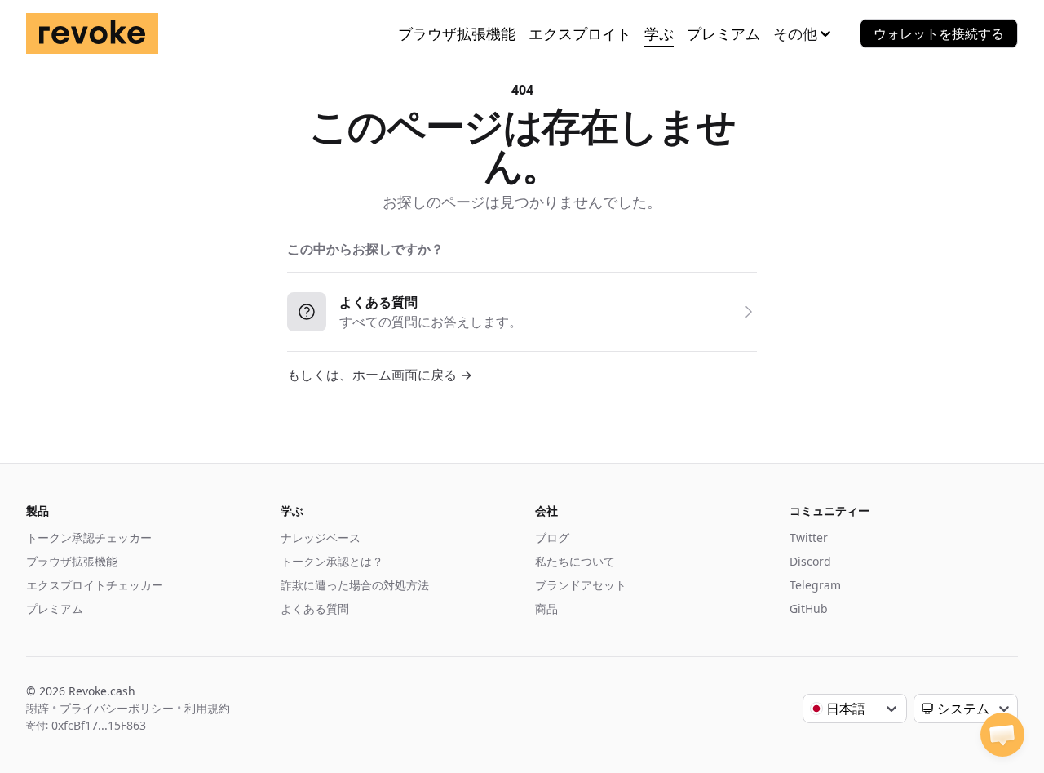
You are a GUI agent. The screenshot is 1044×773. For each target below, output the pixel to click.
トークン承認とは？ (332, 561)
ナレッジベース (321, 537)
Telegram (815, 585)
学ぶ (659, 33)
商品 (546, 608)
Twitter (809, 537)
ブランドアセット (580, 585)
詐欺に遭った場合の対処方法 (355, 585)
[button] (1002, 735)
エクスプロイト (580, 33)
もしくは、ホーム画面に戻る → (379, 375)
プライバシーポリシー (117, 708)
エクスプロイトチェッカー (94, 585)
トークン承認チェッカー (89, 537)
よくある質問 (315, 608)
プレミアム (723, 33)
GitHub (809, 608)
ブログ (552, 537)
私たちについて (575, 561)
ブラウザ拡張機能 (456, 33)
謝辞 (37, 708)
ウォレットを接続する (939, 33)
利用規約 (207, 708)
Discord (810, 561)
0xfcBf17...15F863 (98, 725)
